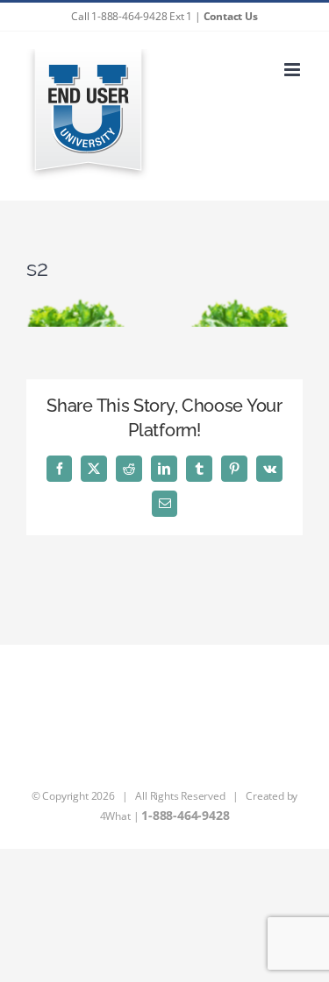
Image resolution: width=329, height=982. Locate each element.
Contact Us (231, 16)
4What (115, 816)
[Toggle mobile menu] (293, 69)
